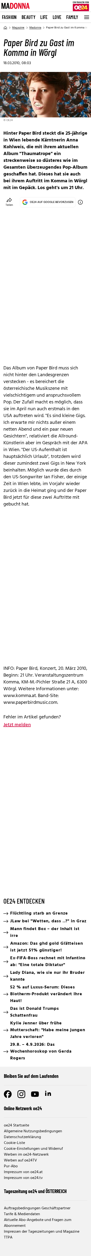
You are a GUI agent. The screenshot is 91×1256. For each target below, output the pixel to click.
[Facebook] (8, 1094)
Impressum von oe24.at (23, 1172)
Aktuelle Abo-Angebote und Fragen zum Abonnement (37, 1223)
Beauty (28, 17)
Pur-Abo (11, 1166)
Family (72, 17)
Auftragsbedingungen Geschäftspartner (37, 1208)
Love (57, 17)
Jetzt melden (17, 725)
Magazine (18, 28)
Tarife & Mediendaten (22, 1214)
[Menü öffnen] (86, 17)
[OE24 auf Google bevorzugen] (80, 202)
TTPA (8, 1237)
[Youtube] (35, 1094)
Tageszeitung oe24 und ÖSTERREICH (35, 1191)
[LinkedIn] (48, 1094)
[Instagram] (21, 1094)
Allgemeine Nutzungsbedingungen (33, 1131)
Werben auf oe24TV (20, 1160)
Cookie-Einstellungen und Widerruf (33, 1149)
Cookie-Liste (14, 1143)
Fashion (9, 17)
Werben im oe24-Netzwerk (26, 1154)
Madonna (35, 28)
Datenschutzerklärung (22, 1137)
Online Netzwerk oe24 (23, 1108)
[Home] (5, 28)
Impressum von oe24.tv (23, 1178)
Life (44, 17)
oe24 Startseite (16, 1125)
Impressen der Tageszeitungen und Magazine (41, 1232)
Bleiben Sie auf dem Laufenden (31, 1076)
